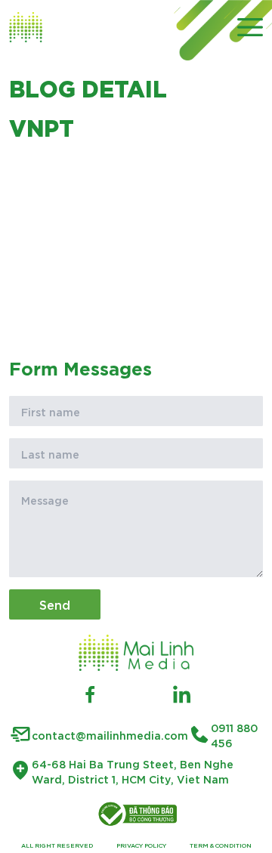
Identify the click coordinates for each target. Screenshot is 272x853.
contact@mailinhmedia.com (110, 735)
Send (54, 604)
